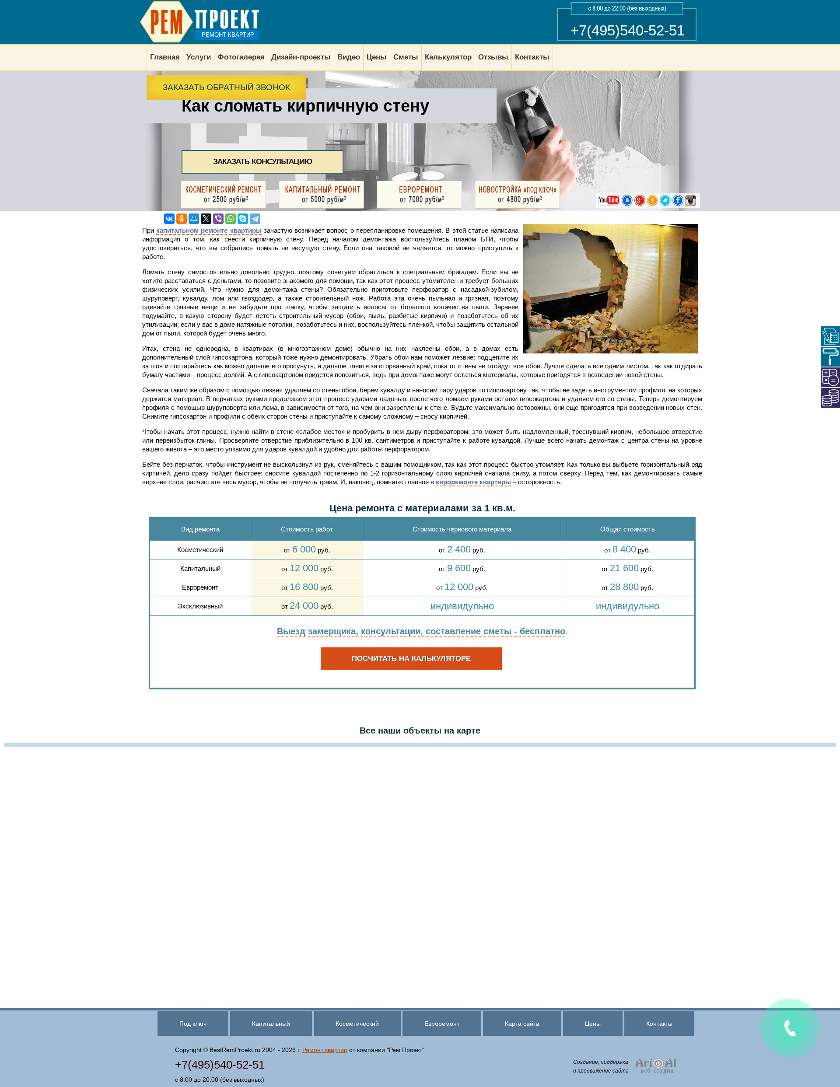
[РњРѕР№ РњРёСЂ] (194, 218)
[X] (206, 218)
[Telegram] (255, 218)
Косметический (357, 1023)
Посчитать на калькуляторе (411, 658)
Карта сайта (522, 1023)
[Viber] (218, 218)
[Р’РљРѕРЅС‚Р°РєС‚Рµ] (169, 218)
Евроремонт (441, 1023)
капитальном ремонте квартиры (208, 230)
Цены (593, 1023)
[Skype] (243, 218)
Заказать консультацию (262, 161)
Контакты (659, 1023)
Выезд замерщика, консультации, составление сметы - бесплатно (421, 631)
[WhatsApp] (230, 218)
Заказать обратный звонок (226, 87)
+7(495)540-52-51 (627, 30)
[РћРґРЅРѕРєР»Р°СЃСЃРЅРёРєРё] (181, 218)
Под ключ (192, 1023)
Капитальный (271, 1023)
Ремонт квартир (324, 1049)
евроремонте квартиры (473, 482)
